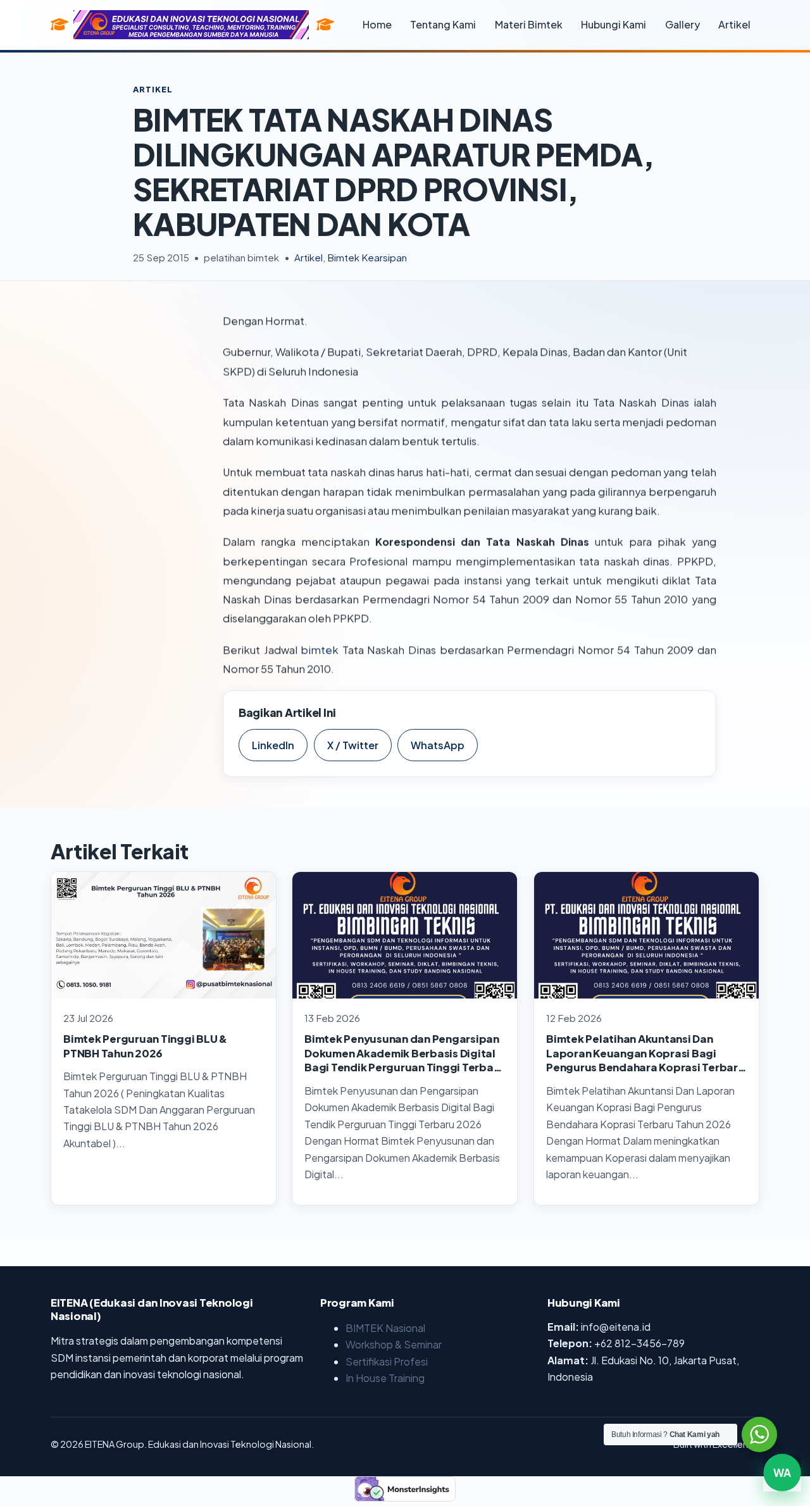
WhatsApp (437, 745)
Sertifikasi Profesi (387, 1361)
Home (377, 24)
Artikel (734, 24)
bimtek (320, 649)
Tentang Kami (443, 24)
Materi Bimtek (529, 24)
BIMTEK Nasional (385, 1328)
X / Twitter (352, 745)
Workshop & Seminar (394, 1344)
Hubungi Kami (613, 24)
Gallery (682, 24)
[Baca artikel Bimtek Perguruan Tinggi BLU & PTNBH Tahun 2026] (163, 935)
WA (782, 1477)
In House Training (385, 1378)
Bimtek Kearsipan (367, 257)
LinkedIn (273, 745)
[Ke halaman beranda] (325, 25)
